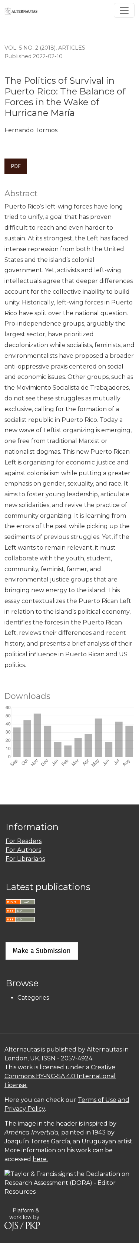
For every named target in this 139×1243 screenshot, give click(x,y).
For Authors (23, 849)
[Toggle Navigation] (124, 10)
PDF (16, 166)
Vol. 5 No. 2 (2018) (30, 47)
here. (40, 1159)
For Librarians (25, 858)
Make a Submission (42, 951)
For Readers (24, 840)
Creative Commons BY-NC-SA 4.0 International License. (60, 1076)
